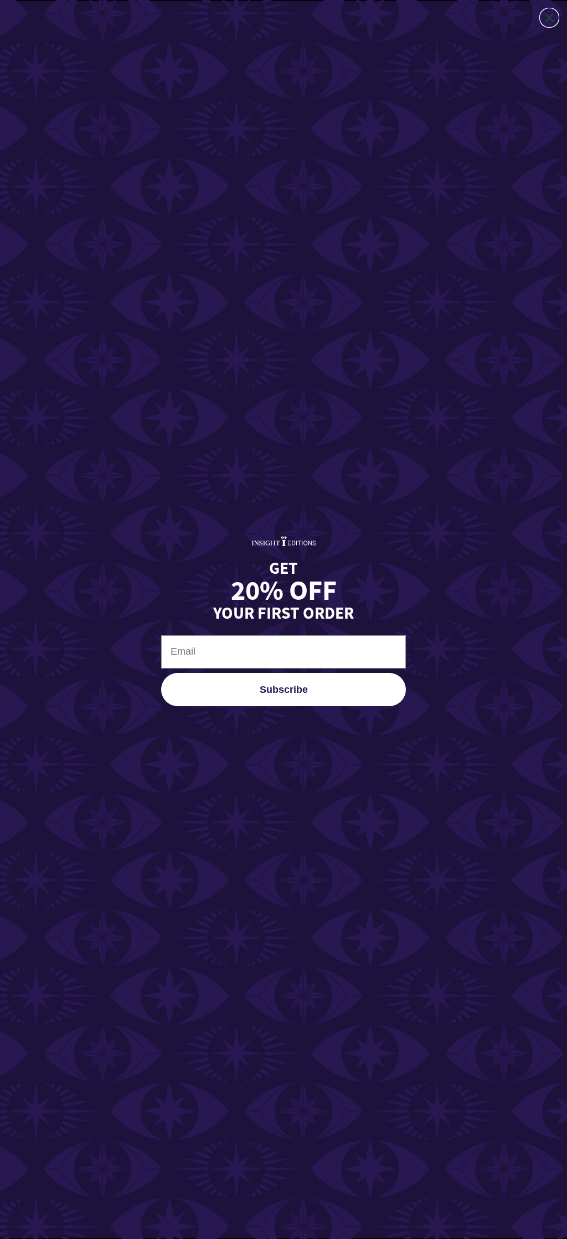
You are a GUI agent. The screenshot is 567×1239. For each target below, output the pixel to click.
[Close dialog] (549, 18)
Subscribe (284, 689)
